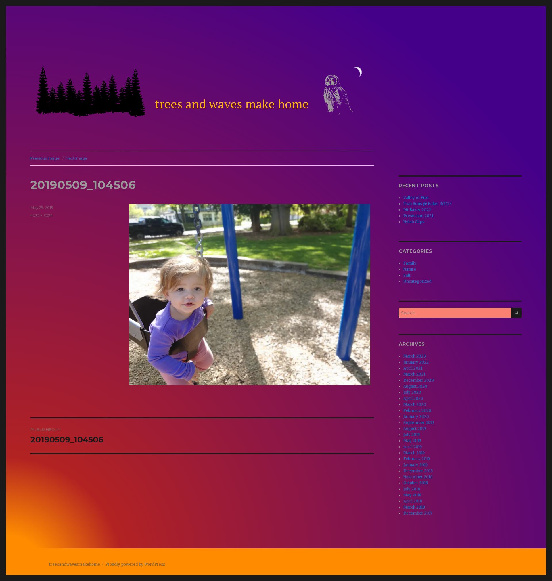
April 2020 (413, 398)
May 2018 (412, 495)
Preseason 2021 (418, 215)
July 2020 (412, 392)
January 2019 (415, 464)
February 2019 (416, 458)
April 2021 (412, 368)
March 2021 (414, 374)
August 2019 (414, 428)
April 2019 (412, 446)
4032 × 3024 (41, 215)
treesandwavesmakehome (74, 564)
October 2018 (415, 483)
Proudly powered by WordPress (135, 564)
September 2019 (418, 422)
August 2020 (415, 386)
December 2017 (417, 513)
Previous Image (45, 158)
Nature (409, 269)
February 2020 (417, 410)
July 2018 (411, 489)
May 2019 (412, 440)
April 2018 (412, 501)
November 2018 (417, 477)
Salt (407, 275)
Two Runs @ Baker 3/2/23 (427, 203)
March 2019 (414, 452)
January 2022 (416, 362)
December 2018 (418, 471)
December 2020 (418, 380)
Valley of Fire (415, 197)
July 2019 (411, 434)
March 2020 (414, 404)
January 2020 (416, 416)
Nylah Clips (413, 221)
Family (410, 263)
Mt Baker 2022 (417, 209)
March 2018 (414, 507)
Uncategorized (417, 281)
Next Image (76, 158)
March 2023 (414, 356)
